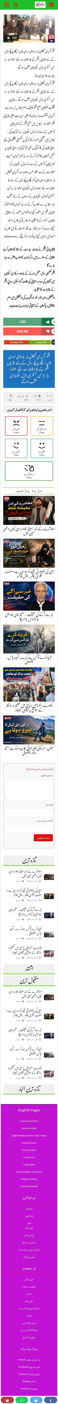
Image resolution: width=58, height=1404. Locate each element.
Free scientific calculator (29, 1171)
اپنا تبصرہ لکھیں (47, 775)
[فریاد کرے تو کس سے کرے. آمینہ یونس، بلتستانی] (49, 934)
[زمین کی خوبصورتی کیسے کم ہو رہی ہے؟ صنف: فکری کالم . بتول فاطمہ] (49, 896)
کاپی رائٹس (29, 1279)
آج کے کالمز (29, 1235)
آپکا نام (49, 805)
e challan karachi (29, 1186)
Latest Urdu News (29, 1121)
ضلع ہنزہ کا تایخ (29, 1337)
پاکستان (29, 1208)
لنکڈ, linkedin (29, 1381)
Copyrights (29, 1164)
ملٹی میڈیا (29, 1301)
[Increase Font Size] (11, 395)
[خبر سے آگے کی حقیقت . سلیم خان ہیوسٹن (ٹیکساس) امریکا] (49, 915)
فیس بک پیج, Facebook (29, 1367)
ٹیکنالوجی (29, 1216)
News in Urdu (29, 1128)
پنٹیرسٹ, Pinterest (29, 1388)
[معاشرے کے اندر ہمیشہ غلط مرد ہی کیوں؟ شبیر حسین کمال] (49, 877)
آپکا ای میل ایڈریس (45, 821)
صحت (29, 1293)
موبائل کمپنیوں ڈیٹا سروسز (29, 1308)
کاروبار (29, 1315)
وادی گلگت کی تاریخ (29, 1330)
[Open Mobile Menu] (51, 5)
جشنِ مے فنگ (29, 1257)
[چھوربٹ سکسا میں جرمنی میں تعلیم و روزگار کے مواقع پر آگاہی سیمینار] (49, 953)
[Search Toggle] (16, 5)
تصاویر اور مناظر (29, 1242)
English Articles (29, 1179)
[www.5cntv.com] (40, 5)
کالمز (29, 1223)
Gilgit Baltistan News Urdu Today (29, 1135)
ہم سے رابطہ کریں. (29, 1322)
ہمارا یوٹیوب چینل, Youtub (29, 1359)
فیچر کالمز (29, 1228)
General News (29, 1143)
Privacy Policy (29, 1150)
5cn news (37, 398)
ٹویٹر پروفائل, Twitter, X (29, 1374)
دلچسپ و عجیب (29, 1286)
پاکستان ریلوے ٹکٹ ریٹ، (29, 1249)
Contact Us (29, 1157)
